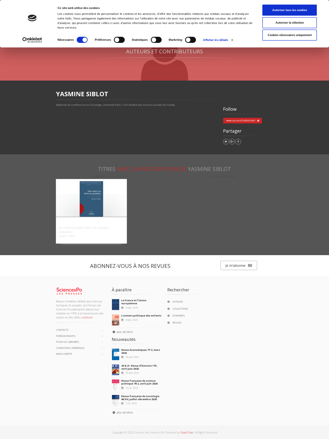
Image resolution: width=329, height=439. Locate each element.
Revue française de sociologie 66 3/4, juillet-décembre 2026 (140, 397)
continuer (87, 317)
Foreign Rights (65, 336)
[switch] (119, 40)
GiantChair (186, 432)
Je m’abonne (235, 265)
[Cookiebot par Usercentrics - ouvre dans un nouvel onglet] (32, 40)
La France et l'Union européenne (133, 302)
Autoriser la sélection (289, 22)
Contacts (62, 330)
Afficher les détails (215, 40)
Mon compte (64, 354)
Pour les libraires (67, 342)
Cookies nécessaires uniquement (290, 35)
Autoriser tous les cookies (289, 10)
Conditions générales (70, 348)
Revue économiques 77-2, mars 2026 (140, 351)
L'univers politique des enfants (141, 315)
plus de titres (124, 332)
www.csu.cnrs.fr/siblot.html (240, 120)
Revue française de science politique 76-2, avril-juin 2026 (139, 382)
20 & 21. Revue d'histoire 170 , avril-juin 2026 (139, 367)
